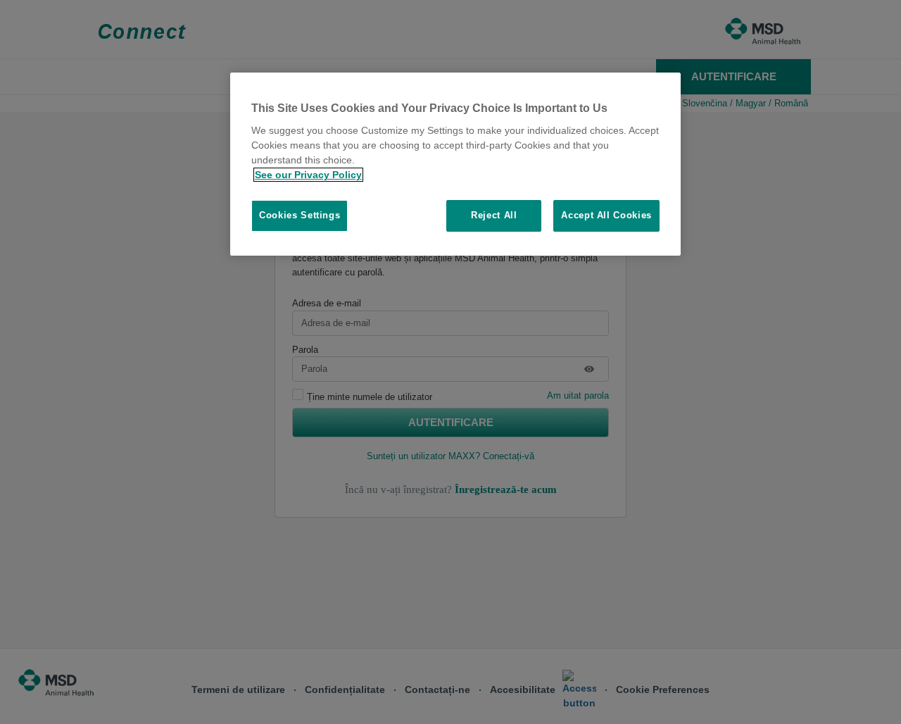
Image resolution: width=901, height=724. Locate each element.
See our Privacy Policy (308, 174)
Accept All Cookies (606, 215)
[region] (455, 164)
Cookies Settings (299, 215)
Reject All (494, 215)
